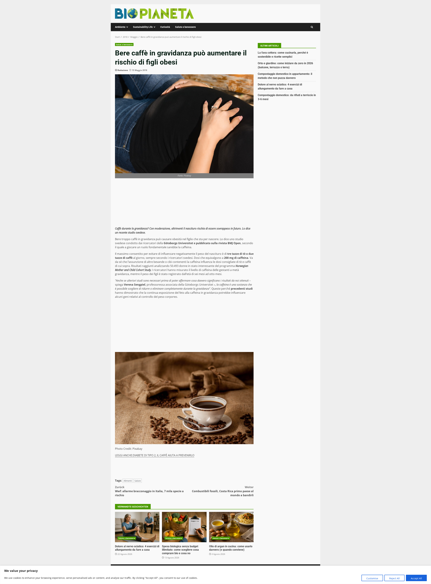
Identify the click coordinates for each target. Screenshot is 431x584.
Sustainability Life (143, 27)
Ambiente (120, 27)
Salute (138, 480)
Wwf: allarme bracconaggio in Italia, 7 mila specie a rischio (149, 491)
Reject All (394, 578)
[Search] (312, 27)
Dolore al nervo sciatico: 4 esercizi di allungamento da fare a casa (137, 527)
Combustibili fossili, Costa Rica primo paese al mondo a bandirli (223, 491)
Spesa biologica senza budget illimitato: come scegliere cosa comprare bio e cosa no (184, 527)
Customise (372, 578)
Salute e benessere (185, 27)
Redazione (123, 70)
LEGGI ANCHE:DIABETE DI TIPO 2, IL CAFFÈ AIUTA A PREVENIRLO (154, 455)
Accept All (416, 578)
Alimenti (128, 480)
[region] (215, 575)
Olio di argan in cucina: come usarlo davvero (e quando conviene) (231, 527)
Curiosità (165, 27)
